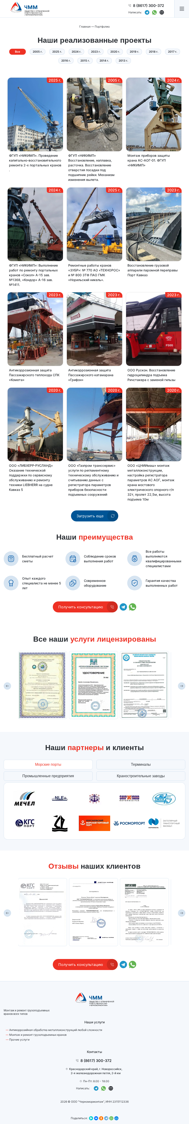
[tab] (48, 764)
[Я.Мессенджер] (91, 1118)
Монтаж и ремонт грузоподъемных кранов (38, 1034)
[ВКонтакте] (96, 1118)
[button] (181, 8)
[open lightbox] (42, 685)
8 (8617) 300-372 (148, 5)
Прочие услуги (19, 1039)
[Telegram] (106, 1118)
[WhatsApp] (111, 1118)
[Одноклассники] (101, 1118)
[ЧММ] (29, 9)
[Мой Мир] (116, 1118)
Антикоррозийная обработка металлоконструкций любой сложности (55, 1030)
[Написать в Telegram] (147, 12)
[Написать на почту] (161, 12)
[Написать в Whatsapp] (154, 12)
